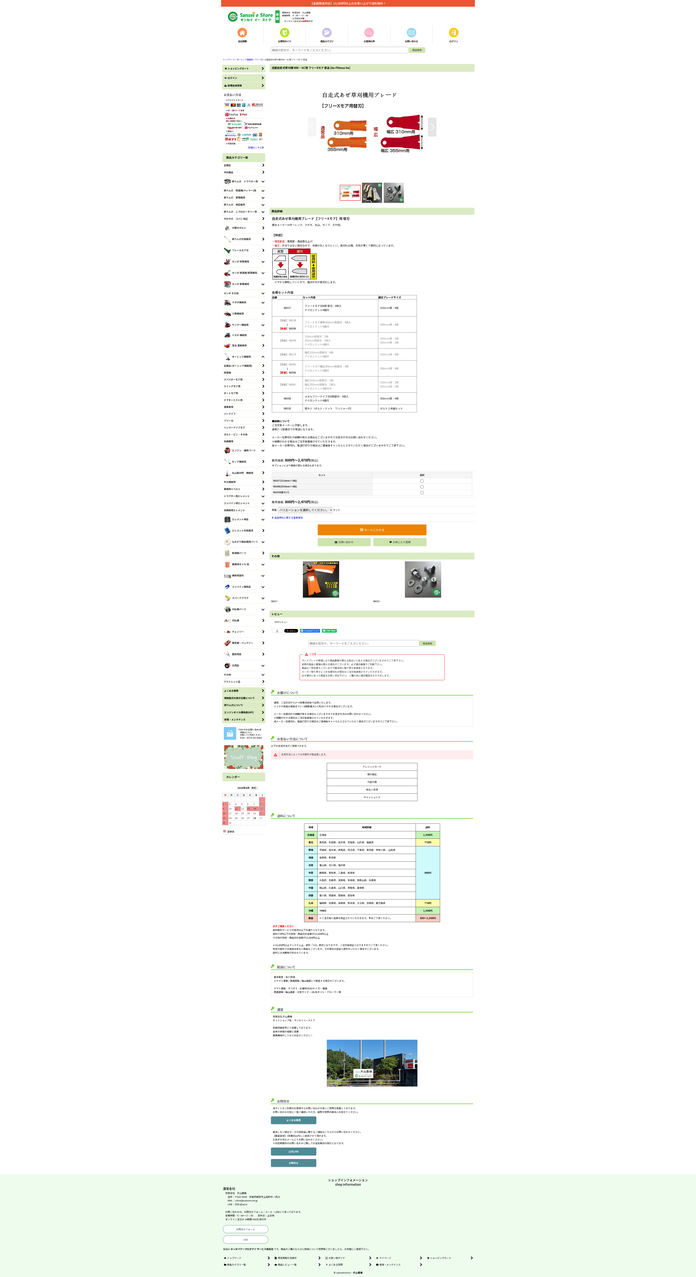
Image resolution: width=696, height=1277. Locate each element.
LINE (245, 1239)
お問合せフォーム (245, 1229)
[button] (312, 127)
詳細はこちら (255, 147)
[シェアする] (277, 631)
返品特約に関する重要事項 (288, 517)
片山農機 (357, 1272)
